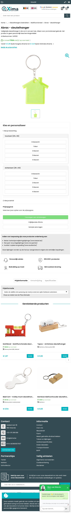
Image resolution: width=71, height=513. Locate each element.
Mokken (4, 462)
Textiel (3, 460)
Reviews (49, 7)
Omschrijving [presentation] (36, 280)
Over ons (39, 428)
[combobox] (32, 16)
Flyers (38, 433)
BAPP (38, 450)
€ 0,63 (40, 409)
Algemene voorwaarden (45, 460)
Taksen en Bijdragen (43, 439)
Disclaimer (40, 465)
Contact (39, 425)
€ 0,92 (40, 356)
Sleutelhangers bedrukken (19, 23)
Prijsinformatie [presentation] (21, 280)
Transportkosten (42, 448)
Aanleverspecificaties (44, 442)
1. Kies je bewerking (9, 131)
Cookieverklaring (42, 462)
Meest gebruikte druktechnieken (48, 436)
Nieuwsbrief (40, 431)
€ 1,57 (5, 356)
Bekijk (30, 356)
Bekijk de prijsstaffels (9, 47)
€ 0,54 (6, 409)
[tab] (21, 280)
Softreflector (5, 465)
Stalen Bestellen (42, 445)
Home (3, 23)
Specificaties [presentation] (50, 280)
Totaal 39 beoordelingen (48, 9)
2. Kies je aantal (8, 201)
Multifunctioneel (36, 23)
